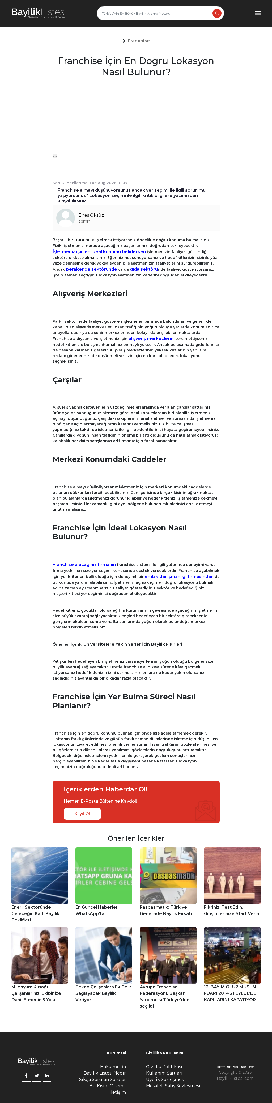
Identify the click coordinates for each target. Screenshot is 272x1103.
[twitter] (36, 1076)
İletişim (118, 1092)
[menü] (55, 156)
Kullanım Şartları (164, 1073)
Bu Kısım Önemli (108, 1085)
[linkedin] (47, 1076)
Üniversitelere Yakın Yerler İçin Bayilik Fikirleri (132, 644)
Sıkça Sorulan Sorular (102, 1079)
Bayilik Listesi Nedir (105, 1073)
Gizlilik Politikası (164, 1066)
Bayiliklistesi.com (235, 1078)
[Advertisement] (136, 116)
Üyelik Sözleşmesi (165, 1079)
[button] (139, 41)
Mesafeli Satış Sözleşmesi (173, 1085)
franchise (85, 239)
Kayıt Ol (82, 813)
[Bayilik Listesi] (38, 13)
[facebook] (26, 1076)
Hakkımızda (113, 1066)
